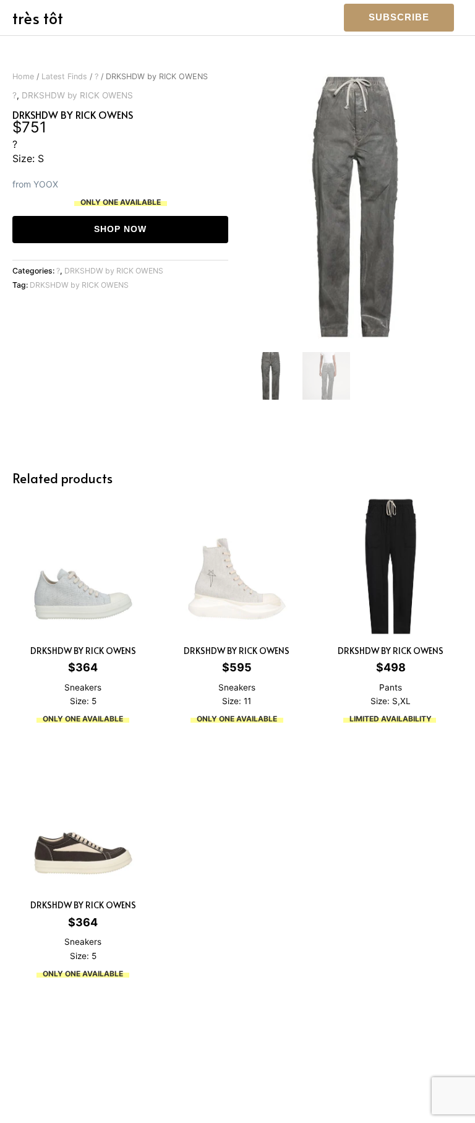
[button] (399, 18)
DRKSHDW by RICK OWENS (77, 95)
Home (23, 76)
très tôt (37, 17)
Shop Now (120, 229)
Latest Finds (64, 76)
